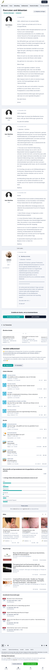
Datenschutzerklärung (13, 649)
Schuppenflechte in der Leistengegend (28, 530)
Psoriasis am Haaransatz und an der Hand (11, 530)
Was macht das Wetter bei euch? (15, 434)
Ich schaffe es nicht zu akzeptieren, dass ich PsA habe (21, 377)
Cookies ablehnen (17, 664)
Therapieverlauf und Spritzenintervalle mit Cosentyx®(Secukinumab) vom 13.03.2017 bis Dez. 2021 (29, 566)
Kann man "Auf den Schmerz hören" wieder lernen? (21, 385)
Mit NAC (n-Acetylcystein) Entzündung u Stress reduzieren (22, 394)
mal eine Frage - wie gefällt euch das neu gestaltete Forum (23, 426)
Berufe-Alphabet (11, 452)
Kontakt (22, 649)
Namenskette (10, 443)
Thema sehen (24, 506)
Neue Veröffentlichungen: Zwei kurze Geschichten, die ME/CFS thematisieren (29, 554)
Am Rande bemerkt (11, 424)
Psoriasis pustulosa (11, 409)
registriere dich (26, 509)
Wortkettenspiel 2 (12, 460)
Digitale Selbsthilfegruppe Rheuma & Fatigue (18, 612)
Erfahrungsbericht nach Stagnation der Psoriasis (9, 337)
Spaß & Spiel (10, 441)
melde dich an (16, 509)
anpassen (15, 659)
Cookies (27, 649)
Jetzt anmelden (35, 317)
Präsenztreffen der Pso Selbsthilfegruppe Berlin (18, 605)
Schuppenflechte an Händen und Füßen (16, 401)
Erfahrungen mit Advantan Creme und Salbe (30, 337)
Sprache (4, 649)
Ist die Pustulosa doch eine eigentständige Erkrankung (21, 411)
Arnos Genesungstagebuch (25, 556)
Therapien (9, 392)
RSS (32, 649)
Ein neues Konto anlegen (13, 317)
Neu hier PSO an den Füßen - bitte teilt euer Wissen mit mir (23, 403)
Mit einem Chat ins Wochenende (14, 598)
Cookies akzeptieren (31, 664)
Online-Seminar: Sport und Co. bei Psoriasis (17, 628)
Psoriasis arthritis (11, 375)
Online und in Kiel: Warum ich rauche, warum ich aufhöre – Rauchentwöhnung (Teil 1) (26, 620)
